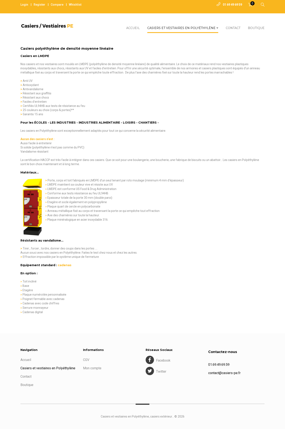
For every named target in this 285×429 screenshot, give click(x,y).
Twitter (161, 371)
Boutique (26, 385)
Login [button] (24, 4)
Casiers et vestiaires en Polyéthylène (47, 368)
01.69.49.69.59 (219, 365)
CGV (86, 360)
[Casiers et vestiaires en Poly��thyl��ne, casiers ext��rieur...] (48, 25)
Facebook (163, 360)
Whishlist (75, 4)
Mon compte (92, 368)
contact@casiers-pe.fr (224, 373)
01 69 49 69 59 (232, 4)
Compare (57, 4)
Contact (26, 376)
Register (39, 4)
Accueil (25, 360)
